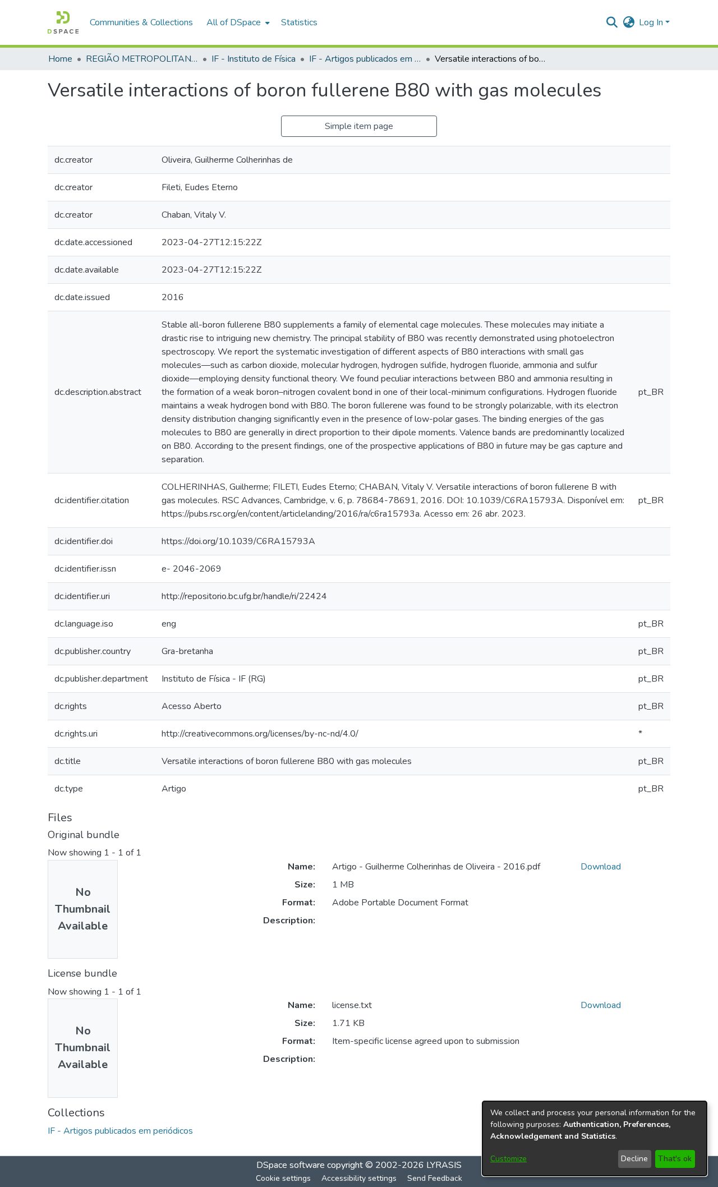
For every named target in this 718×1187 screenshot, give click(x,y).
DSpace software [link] (290, 1165)
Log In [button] (652, 22)
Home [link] (60, 59)
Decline (634, 1158)
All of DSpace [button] (233, 22)
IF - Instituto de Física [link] (253, 59)
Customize (508, 1158)
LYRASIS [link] (444, 1165)
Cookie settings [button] (283, 1178)
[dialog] (594, 1138)
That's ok (675, 1158)
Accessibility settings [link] (359, 1178)
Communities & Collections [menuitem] (141, 22)
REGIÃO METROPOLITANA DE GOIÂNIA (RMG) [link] (142, 59)
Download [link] (601, 867)
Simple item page (359, 126)
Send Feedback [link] (434, 1178)
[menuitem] (237, 22)
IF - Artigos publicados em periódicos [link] (365, 59)
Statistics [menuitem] (299, 22)
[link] (120, 1131)
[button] (63, 22)
